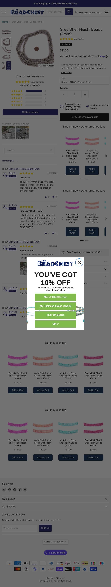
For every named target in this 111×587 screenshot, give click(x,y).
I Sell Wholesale (55, 315)
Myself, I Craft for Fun (55, 297)
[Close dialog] (79, 262)
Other (55, 324)
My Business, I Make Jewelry (55, 306)
